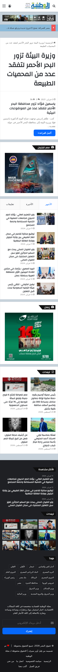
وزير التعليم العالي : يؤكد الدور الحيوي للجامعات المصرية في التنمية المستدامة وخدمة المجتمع (20, 220)
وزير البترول (34, 588)
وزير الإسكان (48, 588)
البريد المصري (48, 572)
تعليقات (10, 204)
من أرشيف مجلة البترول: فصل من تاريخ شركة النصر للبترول (15, 438)
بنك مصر (22, 577)
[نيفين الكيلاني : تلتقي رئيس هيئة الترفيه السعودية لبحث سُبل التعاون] (46, 289)
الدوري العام (11, 572)
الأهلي (22, 566)
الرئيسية (49, 42)
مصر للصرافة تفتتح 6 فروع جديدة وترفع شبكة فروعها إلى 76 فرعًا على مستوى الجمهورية (15, 400)
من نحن (10, 661)
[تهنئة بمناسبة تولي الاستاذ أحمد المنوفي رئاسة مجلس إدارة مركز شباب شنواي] (43, 425)
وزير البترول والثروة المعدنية (42, 594)
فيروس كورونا (48, 583)
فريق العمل (34, 666)
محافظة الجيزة (32, 583)
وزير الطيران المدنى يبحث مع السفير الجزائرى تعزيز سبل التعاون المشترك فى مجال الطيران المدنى (21, 254)
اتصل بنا (20, 661)
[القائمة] (4, 7)
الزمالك (34, 577)
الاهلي (13, 566)
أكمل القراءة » (44, 133)
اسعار (31, 566)
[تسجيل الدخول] (9, 7)
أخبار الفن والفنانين (46, 566)
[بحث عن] (54, 7)
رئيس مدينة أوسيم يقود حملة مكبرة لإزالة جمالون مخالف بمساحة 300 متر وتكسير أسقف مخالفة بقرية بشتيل (43, 402)
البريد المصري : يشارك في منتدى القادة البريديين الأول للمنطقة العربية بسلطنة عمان (19, 272)
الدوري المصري (47, 577)
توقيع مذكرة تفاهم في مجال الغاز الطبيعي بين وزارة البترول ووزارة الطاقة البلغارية (20, 237)
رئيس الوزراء (9, 577)
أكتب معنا (23, 666)
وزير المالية (21, 594)
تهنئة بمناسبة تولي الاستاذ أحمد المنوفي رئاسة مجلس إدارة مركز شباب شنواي (44, 440)
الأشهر (48, 204)
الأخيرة (29, 204)
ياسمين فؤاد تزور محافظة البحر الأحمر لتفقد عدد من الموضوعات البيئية (32, 108)
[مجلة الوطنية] (37, 5)
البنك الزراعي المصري (29, 572)
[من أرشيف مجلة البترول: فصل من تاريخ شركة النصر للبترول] (15, 425)
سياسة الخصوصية (33, 661)
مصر (19, 583)
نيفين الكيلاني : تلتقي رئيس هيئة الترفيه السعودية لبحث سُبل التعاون (20, 287)
